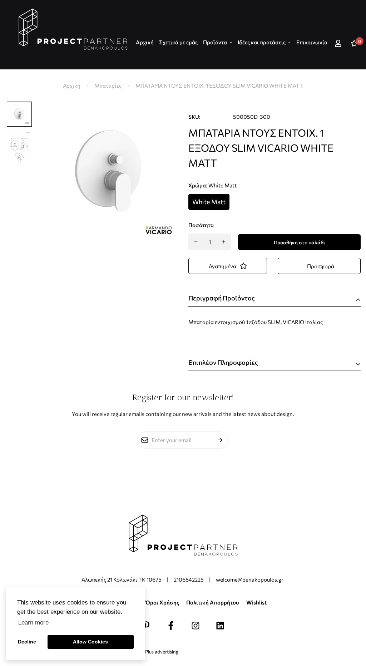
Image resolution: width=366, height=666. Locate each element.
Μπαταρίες (108, 85)
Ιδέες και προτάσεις (262, 42)
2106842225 (189, 579)
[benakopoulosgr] (73, 29)
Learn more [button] (33, 622)
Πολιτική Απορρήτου (212, 602)
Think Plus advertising (155, 652)
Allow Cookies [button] (90, 642)
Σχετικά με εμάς (178, 42)
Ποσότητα (201, 225)
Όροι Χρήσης (162, 602)
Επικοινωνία (311, 42)
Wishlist (256, 602)
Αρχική (71, 85)
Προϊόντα (215, 42)
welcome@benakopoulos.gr (250, 579)
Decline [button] (27, 642)
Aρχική (145, 42)
